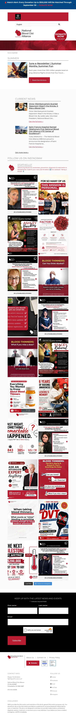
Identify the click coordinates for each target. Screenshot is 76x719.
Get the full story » (36, 121)
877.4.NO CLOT (17, 679)
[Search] (57, 24)
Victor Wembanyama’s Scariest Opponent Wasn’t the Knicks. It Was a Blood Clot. (43, 106)
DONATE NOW (46, 5)
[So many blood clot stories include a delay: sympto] (53, 316)
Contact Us (41, 657)
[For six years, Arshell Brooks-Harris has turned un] (53, 398)
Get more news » (22, 152)
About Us (30, 657)
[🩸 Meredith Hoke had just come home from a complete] (23, 195)
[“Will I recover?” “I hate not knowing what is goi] (23, 438)
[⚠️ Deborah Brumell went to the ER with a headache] (53, 438)
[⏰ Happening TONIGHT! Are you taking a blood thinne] (23, 479)
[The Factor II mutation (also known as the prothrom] (53, 235)
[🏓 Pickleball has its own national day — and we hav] (53, 520)
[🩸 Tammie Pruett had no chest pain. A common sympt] (23, 276)
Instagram (55, 694)
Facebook (55, 680)
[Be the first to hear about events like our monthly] (23, 316)
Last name (43, 605)
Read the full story (39, 80)
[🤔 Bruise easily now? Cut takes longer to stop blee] (23, 520)
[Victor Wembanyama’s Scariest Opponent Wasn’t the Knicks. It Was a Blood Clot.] (21, 110)
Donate (34, 663)
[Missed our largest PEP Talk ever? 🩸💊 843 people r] (23, 398)
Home (9, 53)
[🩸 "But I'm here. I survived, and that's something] (53, 560)
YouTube (54, 687)
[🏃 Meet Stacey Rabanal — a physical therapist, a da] (53, 357)
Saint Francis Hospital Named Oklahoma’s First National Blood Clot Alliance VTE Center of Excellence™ (44, 130)
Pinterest (54, 691)
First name (12, 605)
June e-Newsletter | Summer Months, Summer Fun (45, 64)
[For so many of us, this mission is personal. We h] (53, 195)
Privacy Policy (54, 657)
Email (10, 617)
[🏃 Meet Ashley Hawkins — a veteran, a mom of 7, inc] (23, 235)
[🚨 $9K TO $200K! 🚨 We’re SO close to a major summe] (23, 560)
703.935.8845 (16, 677)
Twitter (54, 677)
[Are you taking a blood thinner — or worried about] (53, 276)
